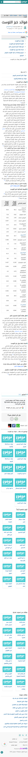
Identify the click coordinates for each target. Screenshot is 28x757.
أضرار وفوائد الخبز (14, 186)
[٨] (21, 352)
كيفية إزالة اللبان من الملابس (19, 704)
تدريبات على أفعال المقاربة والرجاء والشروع (16, 723)
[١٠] (20, 361)
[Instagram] (20, 735)
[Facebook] (26, 735)
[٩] (12, 354)
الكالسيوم (23, 235)
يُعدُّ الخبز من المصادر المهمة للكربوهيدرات (14, 91)
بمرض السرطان (18, 331)
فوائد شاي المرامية (22, 701)
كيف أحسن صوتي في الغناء (20, 708)
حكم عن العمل (23, 720)
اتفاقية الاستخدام (23, 742)
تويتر (9, 425)
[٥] (4, 180)
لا (11, 419)
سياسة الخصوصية (13, 742)
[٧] (20, 339)
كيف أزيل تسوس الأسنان (20, 717)
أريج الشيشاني (9, 27)
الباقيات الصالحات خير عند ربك (20, 698)
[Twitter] (23, 735)
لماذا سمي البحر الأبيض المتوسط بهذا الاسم (15, 714)
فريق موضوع (14, 745)
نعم (16, 419)
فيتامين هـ (23, 304)
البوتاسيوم (23, 253)
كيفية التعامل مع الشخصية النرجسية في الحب (15, 727)
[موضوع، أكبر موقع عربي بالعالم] (24, 2)
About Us (25, 745)
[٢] (3, 146)
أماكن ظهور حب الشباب (21, 711)
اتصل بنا (25, 739)
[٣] (24, 172)
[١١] (8, 374)
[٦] (20, 326)
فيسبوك (14, 425)
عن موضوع (14, 739)
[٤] (7, 176)
